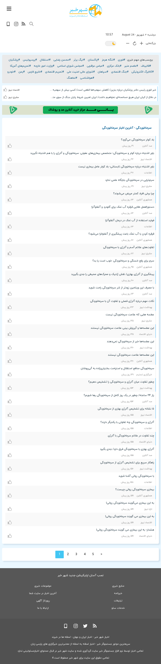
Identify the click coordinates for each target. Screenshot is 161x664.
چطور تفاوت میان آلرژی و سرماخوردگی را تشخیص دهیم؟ (121, 382)
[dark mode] (110, 44)
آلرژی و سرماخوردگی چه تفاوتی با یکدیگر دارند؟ (127, 422)
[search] (31, 24)
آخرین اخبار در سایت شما (43, 593)
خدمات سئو (118, 608)
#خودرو (11, 72)
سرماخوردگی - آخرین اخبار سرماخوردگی (127, 127)
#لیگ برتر (79, 60)
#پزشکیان (14, 60)
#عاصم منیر (131, 66)
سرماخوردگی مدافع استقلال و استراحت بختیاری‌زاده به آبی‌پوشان (117, 368)
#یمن (21, 72)
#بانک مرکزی (114, 66)
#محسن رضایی (62, 60)
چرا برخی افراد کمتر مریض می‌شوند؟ (133, 193)
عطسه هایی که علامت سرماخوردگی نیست (130, 315)
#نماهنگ (72, 78)
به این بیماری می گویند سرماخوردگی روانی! (129, 516)
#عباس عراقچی (95, 66)
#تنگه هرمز (108, 60)
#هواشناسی (87, 78)
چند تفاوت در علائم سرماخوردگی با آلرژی (131, 436)
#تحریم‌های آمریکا (20, 66)
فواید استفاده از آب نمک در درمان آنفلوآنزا (129, 220)
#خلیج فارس (35, 72)
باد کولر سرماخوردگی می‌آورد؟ (137, 140)
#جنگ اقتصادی (120, 72)
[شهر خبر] (85, 10)
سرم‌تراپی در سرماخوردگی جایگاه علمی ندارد (129, 180)
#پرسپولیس (30, 60)
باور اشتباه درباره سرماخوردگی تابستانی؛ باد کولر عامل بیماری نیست (116, 167)
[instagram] (16, 25)
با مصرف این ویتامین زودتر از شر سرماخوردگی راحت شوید (121, 288)
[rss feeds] (24, 25)
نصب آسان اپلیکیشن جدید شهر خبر (81, 575)
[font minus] (126, 44)
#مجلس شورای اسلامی (70, 66)
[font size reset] (133, 44)
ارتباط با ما (43, 608)
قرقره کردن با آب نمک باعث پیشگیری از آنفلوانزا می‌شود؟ (121, 234)
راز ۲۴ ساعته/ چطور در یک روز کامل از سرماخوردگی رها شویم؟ (119, 395)
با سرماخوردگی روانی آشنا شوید (136, 476)
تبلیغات (118, 600)
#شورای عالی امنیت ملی (81, 72)
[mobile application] (8, 25)
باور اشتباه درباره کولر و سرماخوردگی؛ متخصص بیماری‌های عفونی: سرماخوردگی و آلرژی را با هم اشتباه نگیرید (92, 153)
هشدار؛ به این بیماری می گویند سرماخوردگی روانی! (125, 530)
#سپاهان (103, 72)
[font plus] (140, 44)
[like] (5, 87)
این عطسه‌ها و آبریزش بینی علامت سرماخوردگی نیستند (122, 328)
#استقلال (45, 60)
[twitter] (85, 627)
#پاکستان (93, 60)
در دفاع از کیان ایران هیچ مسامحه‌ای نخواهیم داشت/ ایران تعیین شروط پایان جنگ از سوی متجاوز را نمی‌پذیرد (102, 97)
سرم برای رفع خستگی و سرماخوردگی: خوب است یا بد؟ (123, 261)
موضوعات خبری (42, 586)
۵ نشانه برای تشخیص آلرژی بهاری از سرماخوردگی (126, 409)
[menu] (9, 8)
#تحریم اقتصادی (54, 72)
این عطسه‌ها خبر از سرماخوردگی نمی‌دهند (130, 341)
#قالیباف (146, 66)
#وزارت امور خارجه (44, 66)
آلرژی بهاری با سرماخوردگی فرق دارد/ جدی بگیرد (127, 449)
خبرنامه (118, 593)
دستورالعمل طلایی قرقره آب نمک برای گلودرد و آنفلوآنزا (122, 207)
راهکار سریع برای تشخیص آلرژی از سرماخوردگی (127, 463)
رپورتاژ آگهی (43, 600)
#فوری (121, 60)
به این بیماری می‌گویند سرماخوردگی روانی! (130, 503)
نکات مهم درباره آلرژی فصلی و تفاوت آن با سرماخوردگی (122, 301)
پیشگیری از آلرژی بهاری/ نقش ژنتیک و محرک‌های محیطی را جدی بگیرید (112, 274)
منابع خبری (118, 586)
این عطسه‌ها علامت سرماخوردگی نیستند (131, 355)
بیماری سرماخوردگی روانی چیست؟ (134, 489)
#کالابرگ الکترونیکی (142, 72)
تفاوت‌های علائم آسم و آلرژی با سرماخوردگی (128, 247)
